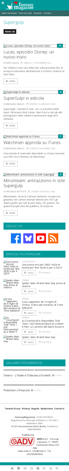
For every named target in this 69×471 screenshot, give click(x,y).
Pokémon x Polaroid (16, 390)
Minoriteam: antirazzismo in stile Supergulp (34, 183)
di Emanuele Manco (14, 104)
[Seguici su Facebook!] (16, 238)
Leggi (12, 81)
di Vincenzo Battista (15, 191)
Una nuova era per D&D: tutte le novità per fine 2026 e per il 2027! (42, 266)
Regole (35, 408)
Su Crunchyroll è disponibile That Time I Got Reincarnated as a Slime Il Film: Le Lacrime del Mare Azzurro (43, 323)
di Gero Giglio (11, 62)
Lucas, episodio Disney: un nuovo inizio (29, 54)
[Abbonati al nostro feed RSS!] (53, 238)
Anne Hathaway (9, 13)
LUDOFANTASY (29, 261)
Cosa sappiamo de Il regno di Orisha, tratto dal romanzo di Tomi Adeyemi (42, 304)
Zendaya (37, 13)
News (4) (10, 31)
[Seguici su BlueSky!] (28, 238)
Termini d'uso (13, 408)
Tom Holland (25, 13)
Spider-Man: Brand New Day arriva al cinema (43, 284)
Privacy (26, 408)
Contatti (59, 408)
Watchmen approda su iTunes (32, 142)
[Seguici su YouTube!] (41, 238)
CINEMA (25, 280)
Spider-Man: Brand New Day (38, 337)
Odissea (47, 13)
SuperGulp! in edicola (24, 98)
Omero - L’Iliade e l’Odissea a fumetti (27, 375)
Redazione (47, 408)
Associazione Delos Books (32, 426)
